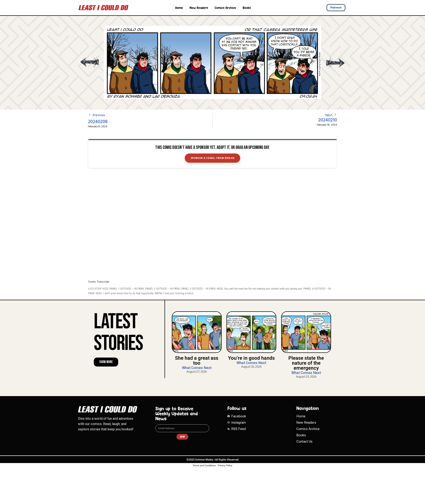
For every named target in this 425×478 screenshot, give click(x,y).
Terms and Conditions (204, 465)
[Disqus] (212, 224)
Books (247, 8)
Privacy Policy (225, 465)
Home (179, 8)
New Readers (199, 8)
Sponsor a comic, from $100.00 (212, 158)
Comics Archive (225, 8)
